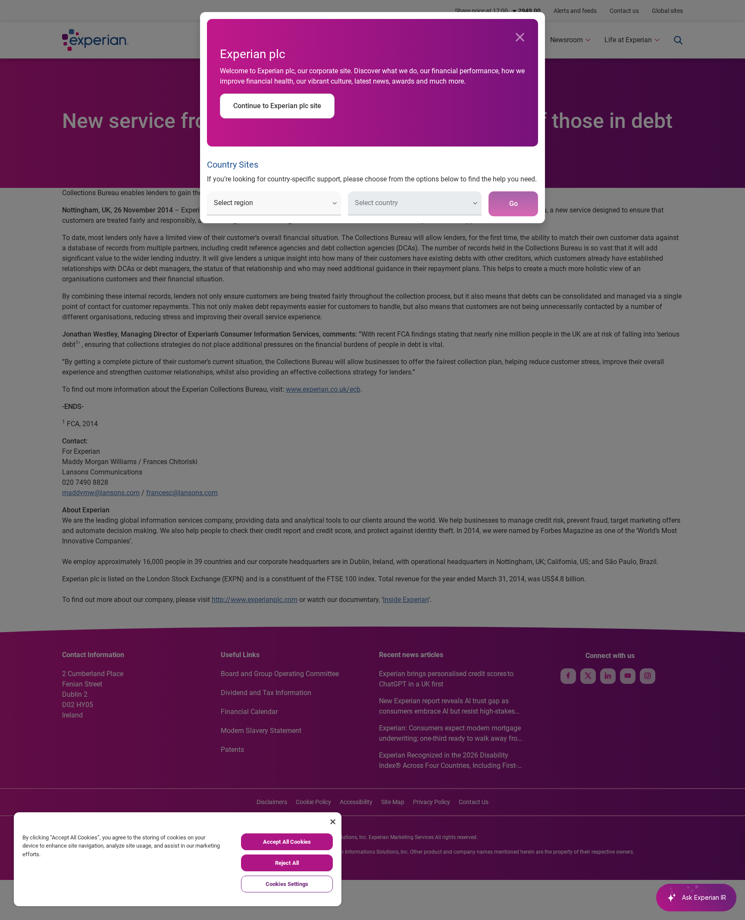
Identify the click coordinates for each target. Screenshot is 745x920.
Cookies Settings (287, 884)
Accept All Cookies (287, 842)
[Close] (520, 37)
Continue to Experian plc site (277, 106)
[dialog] (372, 460)
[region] (177, 859)
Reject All (287, 863)
